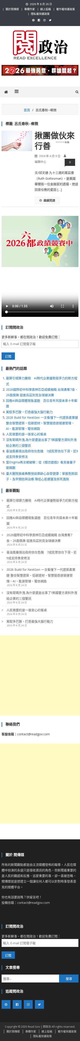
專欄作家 (29, 9)
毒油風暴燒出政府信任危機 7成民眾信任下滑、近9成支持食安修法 (41, 555)
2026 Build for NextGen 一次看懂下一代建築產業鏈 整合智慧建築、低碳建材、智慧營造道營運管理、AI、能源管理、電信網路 (42, 423)
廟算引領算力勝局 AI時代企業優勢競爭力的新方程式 (42, 503)
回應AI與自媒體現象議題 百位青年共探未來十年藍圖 (42, 521)
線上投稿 (45, 9)
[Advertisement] (40, 675)
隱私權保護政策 (40, 14)
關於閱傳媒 (12, 9)
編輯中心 (40, 162)
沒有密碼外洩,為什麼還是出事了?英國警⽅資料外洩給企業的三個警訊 (41, 596)
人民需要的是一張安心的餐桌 (26, 434)
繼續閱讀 (49, 200)
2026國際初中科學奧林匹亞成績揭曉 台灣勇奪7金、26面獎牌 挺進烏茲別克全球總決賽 (39, 538)
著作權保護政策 (65, 9)
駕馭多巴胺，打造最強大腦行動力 (29, 412)
